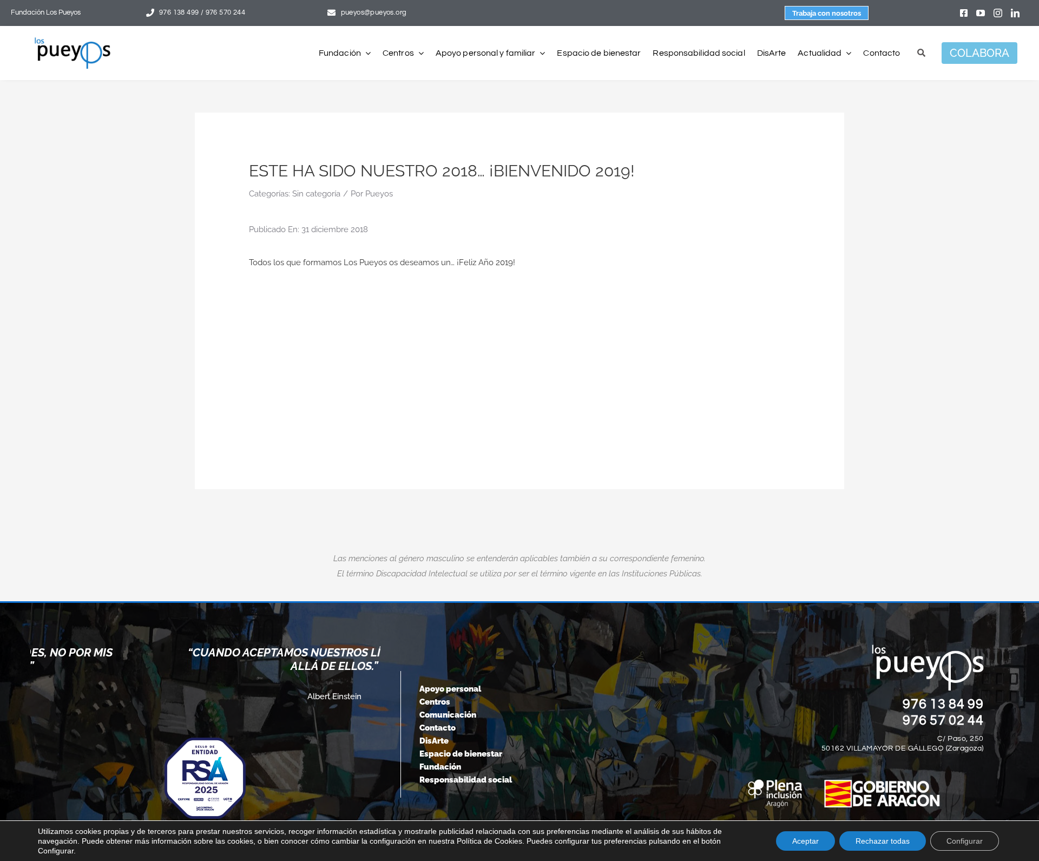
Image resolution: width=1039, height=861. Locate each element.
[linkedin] (1015, 13)
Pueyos (379, 194)
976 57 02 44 (943, 720)
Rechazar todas (883, 841)
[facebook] (964, 13)
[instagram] (998, 13)
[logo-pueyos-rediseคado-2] (72, 41)
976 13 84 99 (943, 704)
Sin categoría (316, 194)
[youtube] (980, 13)
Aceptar (805, 841)
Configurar (964, 841)
